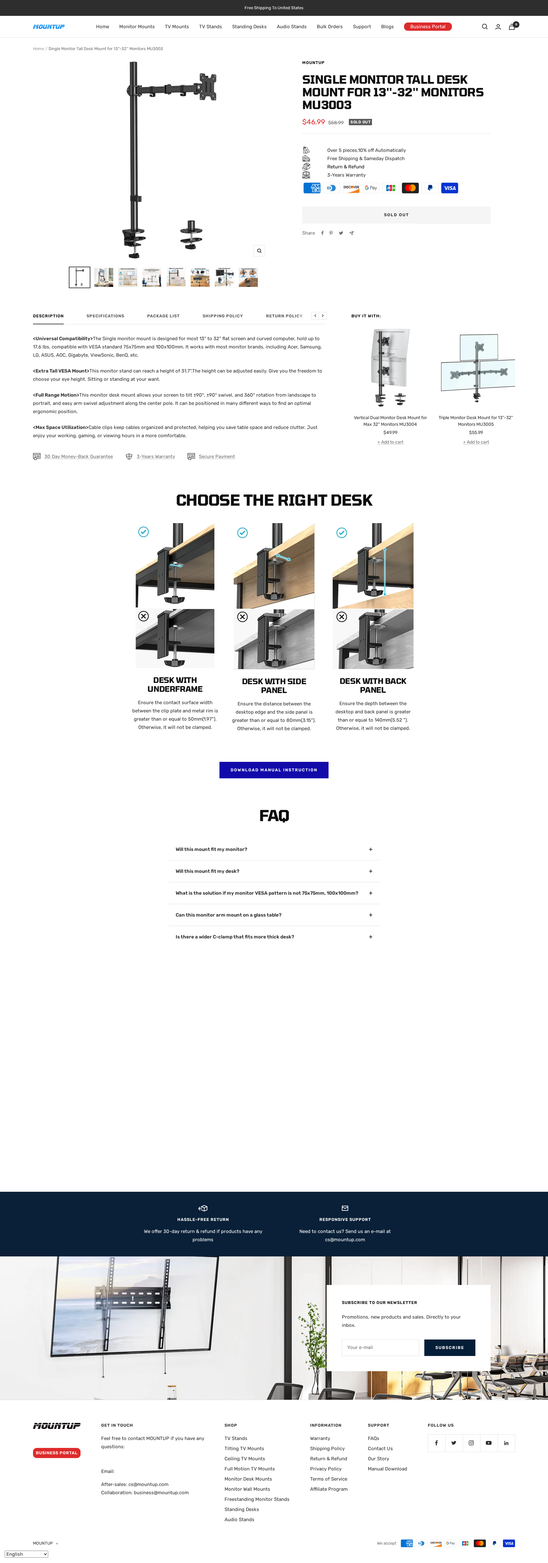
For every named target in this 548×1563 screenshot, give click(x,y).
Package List (163, 316)
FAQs (373, 1438)
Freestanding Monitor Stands (257, 1499)
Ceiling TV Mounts (245, 1459)
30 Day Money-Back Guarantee (78, 456)
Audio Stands (292, 26)
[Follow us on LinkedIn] (506, 1443)
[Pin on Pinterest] (331, 233)
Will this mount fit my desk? (207, 871)
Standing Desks (249, 26)
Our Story (378, 1459)
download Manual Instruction (274, 770)
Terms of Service (328, 1479)
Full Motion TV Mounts (250, 1469)
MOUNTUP (313, 62)
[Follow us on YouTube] (489, 1443)
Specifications (105, 316)
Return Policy (284, 316)
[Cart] (512, 27)
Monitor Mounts (137, 26)
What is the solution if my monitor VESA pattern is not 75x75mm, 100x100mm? (267, 893)
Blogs (387, 26)
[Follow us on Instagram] (471, 1443)
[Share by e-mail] (351, 233)
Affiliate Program (329, 1489)
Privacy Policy (326, 1469)
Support (362, 26)
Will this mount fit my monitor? (211, 849)
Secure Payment (217, 456)
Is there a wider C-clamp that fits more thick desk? (235, 937)
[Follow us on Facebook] (436, 1443)
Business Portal (428, 26)
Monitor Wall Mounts (247, 1489)
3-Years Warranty (156, 456)
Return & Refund (328, 1459)
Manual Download (387, 1469)
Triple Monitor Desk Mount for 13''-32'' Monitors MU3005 (476, 421)
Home (102, 26)
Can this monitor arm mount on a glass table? (229, 915)
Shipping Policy (223, 316)
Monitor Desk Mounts (248, 1479)
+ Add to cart (390, 442)
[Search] (485, 26)
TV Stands (210, 26)
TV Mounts (177, 26)
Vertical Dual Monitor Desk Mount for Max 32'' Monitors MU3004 (390, 421)
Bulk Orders (330, 26)
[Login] (498, 26)
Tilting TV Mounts (244, 1448)
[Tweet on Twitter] (341, 233)
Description (48, 316)
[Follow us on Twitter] (454, 1443)
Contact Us (380, 1448)
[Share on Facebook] (322, 233)
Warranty (320, 1438)
